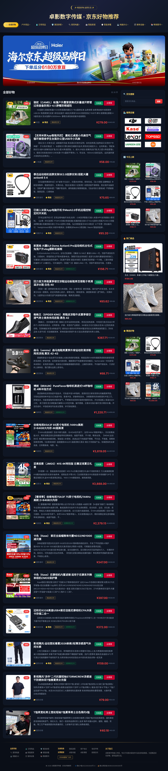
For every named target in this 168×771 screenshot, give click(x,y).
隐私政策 (72, 749)
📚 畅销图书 (156, 25)
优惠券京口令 (70, 269)
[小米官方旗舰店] (152, 144)
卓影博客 (83, 752)
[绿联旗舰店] (132, 144)
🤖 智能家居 (90, 25)
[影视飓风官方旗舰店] (152, 121)
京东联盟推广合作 (65, 757)
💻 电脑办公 (122, 25)
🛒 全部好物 (11, 25)
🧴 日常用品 (41, 25)
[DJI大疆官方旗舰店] (132, 121)
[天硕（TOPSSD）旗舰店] (152, 136)
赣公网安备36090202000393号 (111, 766)
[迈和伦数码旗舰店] (152, 128)
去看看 (109, 103)
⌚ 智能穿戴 (106, 25)
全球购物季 (31, 83)
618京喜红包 (137, 83)
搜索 (158, 101)
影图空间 (95, 752)
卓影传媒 (72, 752)
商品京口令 (55, 122)
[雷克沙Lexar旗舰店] (132, 136)
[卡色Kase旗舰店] (132, 128)
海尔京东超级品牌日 (84, 83)
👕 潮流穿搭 (57, 25)
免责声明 (95, 749)
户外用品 (26, 25)
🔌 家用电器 (74, 25)
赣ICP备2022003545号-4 (86, 766)
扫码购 (98, 103)
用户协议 (83, 749)
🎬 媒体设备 (139, 25)
